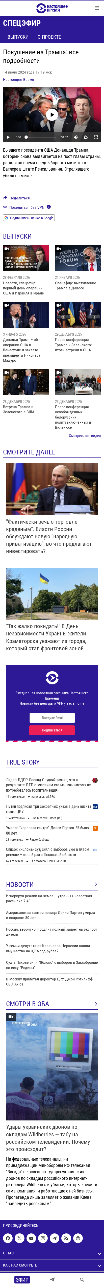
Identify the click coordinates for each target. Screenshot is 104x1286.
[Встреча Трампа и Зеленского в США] (26, 382)
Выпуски (18, 37)
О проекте (49, 37)
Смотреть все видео (85, 435)
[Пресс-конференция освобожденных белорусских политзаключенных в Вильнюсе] (78, 382)
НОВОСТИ (20, 885)
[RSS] (66, 1238)
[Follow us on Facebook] (8, 1238)
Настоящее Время (18, 79)
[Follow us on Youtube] (31, 1238)
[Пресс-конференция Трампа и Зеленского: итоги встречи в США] (78, 315)
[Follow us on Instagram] (43, 1238)
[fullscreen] (96, 137)
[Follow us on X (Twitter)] (19, 1238)
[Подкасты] (78, 1238)
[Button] (16, 199)
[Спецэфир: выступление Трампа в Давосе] (78, 258)
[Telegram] (52, 1279)
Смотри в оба (27, 1004)
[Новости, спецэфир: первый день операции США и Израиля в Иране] (26, 258)
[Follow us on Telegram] (54, 1238)
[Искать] (82, 1279)
